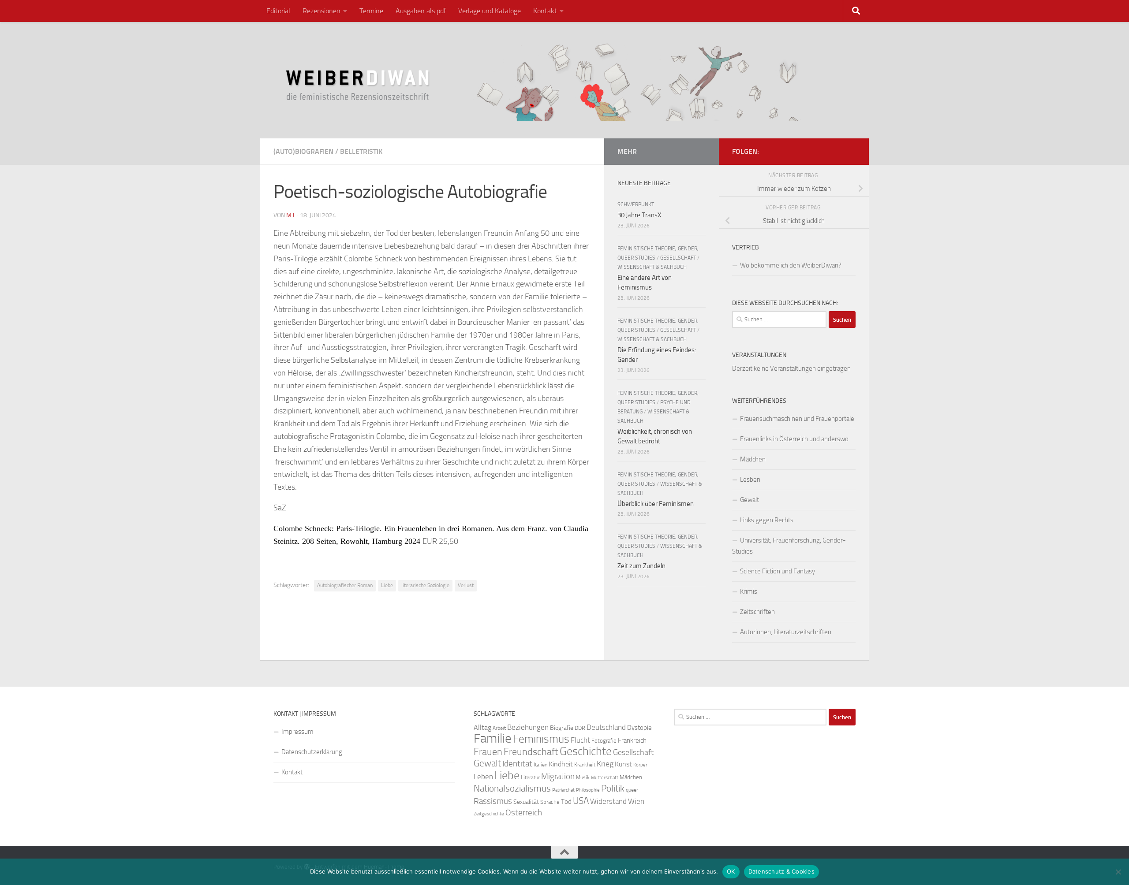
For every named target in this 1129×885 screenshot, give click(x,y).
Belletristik (361, 151)
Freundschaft (531, 752)
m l (291, 215)
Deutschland (606, 727)
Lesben (750, 479)
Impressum (297, 732)
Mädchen (753, 459)
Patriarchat (563, 790)
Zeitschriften (757, 612)
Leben (483, 776)
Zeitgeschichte (489, 814)
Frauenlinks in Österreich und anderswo (794, 439)
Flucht (580, 740)
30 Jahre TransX (639, 215)
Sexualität (526, 802)
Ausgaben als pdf (421, 11)
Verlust (466, 585)
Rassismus (493, 801)
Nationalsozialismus (512, 788)
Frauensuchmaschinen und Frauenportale (797, 419)
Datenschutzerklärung (311, 752)
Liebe (387, 585)
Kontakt (545, 11)
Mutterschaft (604, 778)
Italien (540, 765)
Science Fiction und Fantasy (777, 571)
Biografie (561, 728)
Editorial (278, 11)
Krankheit (584, 765)
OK (731, 871)
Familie (493, 738)
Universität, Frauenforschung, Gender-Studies (789, 545)
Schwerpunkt (635, 204)
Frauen (488, 752)
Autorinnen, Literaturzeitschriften (785, 632)
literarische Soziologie (425, 585)
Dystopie (639, 728)
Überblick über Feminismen (655, 504)
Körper (640, 765)
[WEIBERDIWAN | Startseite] (564, 80)
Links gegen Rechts (766, 520)
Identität (517, 764)
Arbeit (499, 728)
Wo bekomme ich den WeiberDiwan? (790, 265)
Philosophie (588, 790)
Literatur (530, 777)
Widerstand (608, 801)
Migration (558, 776)
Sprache (550, 801)
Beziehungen (528, 727)
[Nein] (1118, 871)
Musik (583, 777)
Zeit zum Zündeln (641, 566)
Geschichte (586, 751)
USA (581, 801)
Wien (636, 801)
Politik (612, 788)
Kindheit (561, 764)
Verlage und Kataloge (489, 11)
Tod (566, 802)
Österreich (523, 812)
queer (632, 790)
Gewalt (749, 500)
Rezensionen (321, 11)
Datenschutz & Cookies (781, 871)
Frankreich (632, 740)
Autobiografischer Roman (345, 585)
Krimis (748, 591)
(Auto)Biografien (303, 151)
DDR (580, 728)
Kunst (623, 764)
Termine (371, 11)
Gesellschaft (678, 258)
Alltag (482, 727)
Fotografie (604, 740)
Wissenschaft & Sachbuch (652, 267)
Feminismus (541, 739)
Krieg (605, 764)
